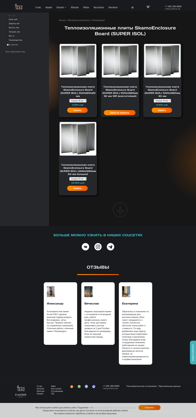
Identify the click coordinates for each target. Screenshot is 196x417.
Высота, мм (14, 27)
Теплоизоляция (98, 20)
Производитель (15, 40)
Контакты (113, 7)
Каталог (60, 7)
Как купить (99, 7)
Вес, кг (12, 36)
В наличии (13, 45)
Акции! (48, 7)
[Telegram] (86, 387)
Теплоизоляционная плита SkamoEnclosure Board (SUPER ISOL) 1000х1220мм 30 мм (162, 91)
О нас (38, 7)
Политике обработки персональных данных (114, 407)
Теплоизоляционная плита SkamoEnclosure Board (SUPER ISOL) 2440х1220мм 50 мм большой (78, 169)
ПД (52, 393)
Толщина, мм (14, 32)
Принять (149, 407)
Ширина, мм (14, 23)
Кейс (53, 386)
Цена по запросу (119, 112)
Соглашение (57, 391)
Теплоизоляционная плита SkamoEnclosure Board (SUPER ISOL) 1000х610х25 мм (78, 91)
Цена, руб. (13, 19)
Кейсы (86, 7)
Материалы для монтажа (79, 20)
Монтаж (75, 7)
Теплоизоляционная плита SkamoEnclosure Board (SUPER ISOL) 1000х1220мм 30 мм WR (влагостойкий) (120, 91)
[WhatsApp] (79, 387)
